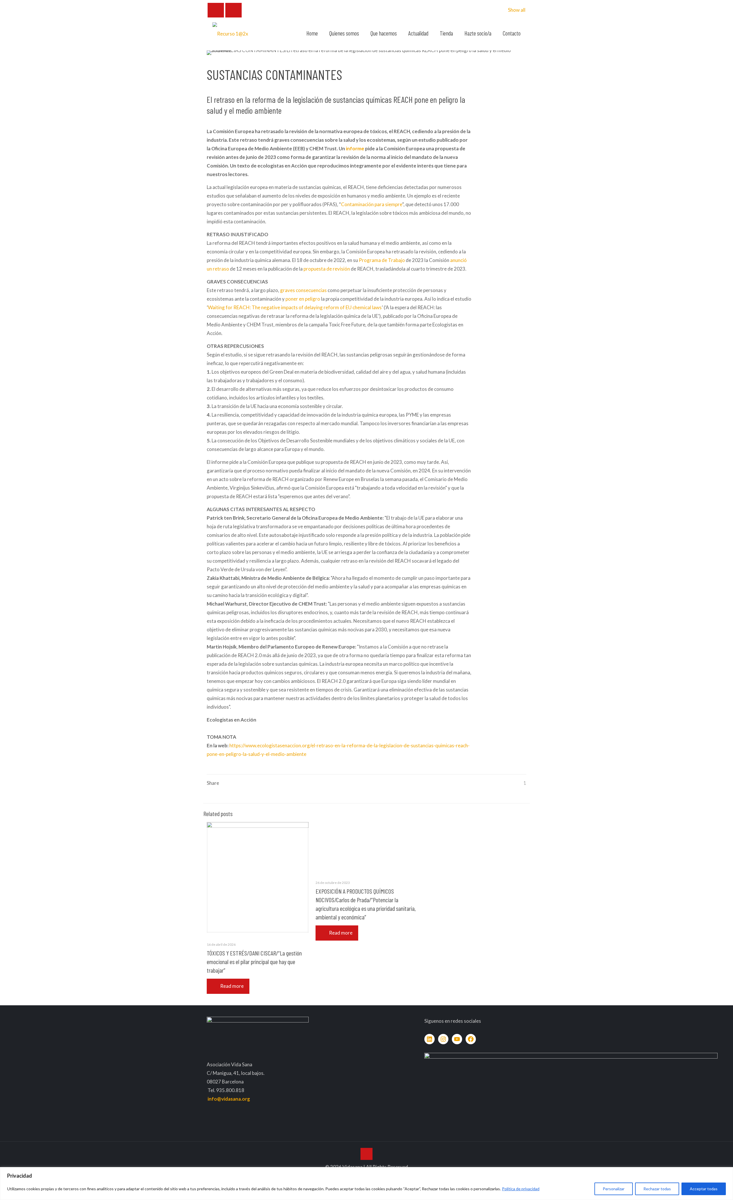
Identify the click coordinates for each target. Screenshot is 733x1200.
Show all (516, 10)
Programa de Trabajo (382, 260)
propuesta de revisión (327, 269)
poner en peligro (302, 299)
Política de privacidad (520, 1188)
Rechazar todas (657, 1188)
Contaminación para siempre (371, 204)
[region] (366, 1183)
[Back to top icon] (366, 1154)
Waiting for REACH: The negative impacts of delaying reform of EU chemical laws (295, 307)
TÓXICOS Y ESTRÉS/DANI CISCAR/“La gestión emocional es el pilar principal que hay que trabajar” (254, 961)
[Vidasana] (230, 33)
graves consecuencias (303, 290)
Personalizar (613, 1188)
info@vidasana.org (229, 1099)
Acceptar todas (704, 1188)
